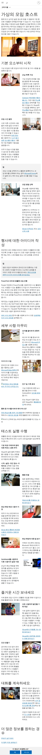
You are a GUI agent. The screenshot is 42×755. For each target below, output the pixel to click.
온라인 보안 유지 (7, 738)
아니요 (26, 752)
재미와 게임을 (13, 415)
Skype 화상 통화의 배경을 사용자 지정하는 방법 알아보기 (10, 532)
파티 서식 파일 (6, 315)
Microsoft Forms (30, 173)
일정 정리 (14, 135)
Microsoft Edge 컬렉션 (9, 370)
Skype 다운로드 (27, 229)
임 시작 (27, 714)
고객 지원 (5, 7)
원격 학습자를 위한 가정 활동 (11, 413)
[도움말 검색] (7, 2)
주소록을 (25, 110)
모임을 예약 (36, 393)
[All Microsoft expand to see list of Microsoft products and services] (2, 2)
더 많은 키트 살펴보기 (9, 742)
